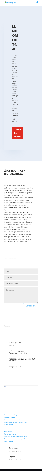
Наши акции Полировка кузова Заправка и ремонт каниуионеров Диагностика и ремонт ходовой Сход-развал (15, 436)
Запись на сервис (17, 133)
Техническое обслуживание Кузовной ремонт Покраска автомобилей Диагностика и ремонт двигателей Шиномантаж (15, 420)
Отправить (30, 305)
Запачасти (13, 448)
